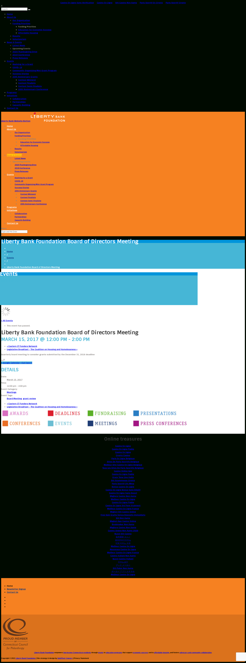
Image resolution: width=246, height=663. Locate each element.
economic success (140, 653)
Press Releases (20, 58)
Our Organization (21, 20)
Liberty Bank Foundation (44, 653)
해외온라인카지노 (123, 540)
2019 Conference (21, 55)
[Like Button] (2, 360)
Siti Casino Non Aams (126, 2)
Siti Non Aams (123, 518)
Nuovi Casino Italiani (123, 559)
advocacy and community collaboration (196, 653)
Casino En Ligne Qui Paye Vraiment (123, 505)
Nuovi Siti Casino (123, 533)
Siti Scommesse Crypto (123, 480)
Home (10, 14)
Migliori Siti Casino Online (123, 512)
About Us (11, 17)
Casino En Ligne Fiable (123, 449)
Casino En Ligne (104, 2)
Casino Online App (123, 471)
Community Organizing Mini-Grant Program (35, 70)
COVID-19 (17, 67)
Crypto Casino (123, 455)
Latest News (19, 45)
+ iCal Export (26, 362)
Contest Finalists (27, 83)
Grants (10, 61)
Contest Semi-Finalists (30, 86)
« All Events (7, 320)
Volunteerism (19, 39)
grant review (29, 398)
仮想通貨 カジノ (123, 537)
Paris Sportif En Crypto (151, 2)
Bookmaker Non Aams (123, 524)
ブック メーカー (123, 565)
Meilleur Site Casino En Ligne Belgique (123, 465)
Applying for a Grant (23, 64)
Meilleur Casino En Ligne (123, 499)
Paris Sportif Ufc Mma (123, 483)
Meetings (11, 392)
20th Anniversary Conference (33, 89)
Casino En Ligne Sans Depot (123, 493)
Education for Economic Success (34, 29)
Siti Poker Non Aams (123, 568)
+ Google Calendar (10, 362)
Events (10, 257)
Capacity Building (21, 105)
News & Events (14, 42)
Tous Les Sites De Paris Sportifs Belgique (123, 468)
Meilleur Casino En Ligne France (123, 508)
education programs (114, 653)
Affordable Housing (28, 33)
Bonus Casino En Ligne (123, 486)
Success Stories (21, 73)
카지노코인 (123, 562)
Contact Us (12, 108)
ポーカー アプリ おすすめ (123, 571)
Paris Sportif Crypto (176, 2)
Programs (12, 92)
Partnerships (19, 102)
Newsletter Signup (16, 589)
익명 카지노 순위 (123, 543)
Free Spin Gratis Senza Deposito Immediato (123, 515)
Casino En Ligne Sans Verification (77, 2)
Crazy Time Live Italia (123, 477)
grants (100, 653)
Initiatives (12, 95)
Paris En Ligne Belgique (123, 458)
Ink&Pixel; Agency (65, 658)
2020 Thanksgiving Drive (25, 51)
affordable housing (161, 653)
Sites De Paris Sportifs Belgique (123, 461)
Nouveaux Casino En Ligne (123, 549)
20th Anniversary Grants (25, 77)
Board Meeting (14, 398)
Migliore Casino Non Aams (123, 496)
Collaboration (19, 98)
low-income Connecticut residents (77, 653)
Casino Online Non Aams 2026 (123, 530)
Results (16, 36)
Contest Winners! (27, 80)
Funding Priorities (21, 23)
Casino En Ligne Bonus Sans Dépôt (123, 490)
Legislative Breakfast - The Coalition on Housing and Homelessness (42, 349)
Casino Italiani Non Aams (123, 555)
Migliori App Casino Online (123, 521)
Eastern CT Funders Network (22, 346)
